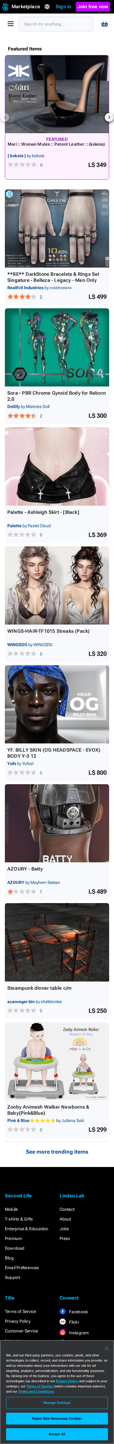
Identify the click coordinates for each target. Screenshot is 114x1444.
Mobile (11, 1209)
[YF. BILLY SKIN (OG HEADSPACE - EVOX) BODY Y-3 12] (57, 704)
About (65, 1219)
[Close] (106, 1348)
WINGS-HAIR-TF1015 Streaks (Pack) (48, 631)
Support (12, 1277)
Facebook (78, 1311)
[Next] (109, 117)
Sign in (63, 6)
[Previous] (5, 117)
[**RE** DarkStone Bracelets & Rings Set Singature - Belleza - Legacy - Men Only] (57, 228)
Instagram (78, 1332)
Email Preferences (22, 1267)
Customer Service (21, 1330)
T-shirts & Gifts (19, 1219)
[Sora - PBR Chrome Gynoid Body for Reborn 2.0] (57, 347)
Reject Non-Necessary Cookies (57, 1418)
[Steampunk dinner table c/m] (57, 942)
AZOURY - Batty (25, 869)
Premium (13, 1238)
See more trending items (57, 1151)
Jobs (64, 1228)
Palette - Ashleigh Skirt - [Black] (43, 512)
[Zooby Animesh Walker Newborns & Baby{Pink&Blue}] (57, 1061)
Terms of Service (20, 1311)
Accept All (57, 1434)
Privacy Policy (17, 1321)
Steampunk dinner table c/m (39, 988)
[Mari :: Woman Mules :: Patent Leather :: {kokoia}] (57, 94)
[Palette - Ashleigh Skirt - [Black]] (57, 466)
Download (15, 1248)
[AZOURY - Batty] (57, 823)
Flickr (73, 1322)
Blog (9, 1257)
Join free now (93, 6)
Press (65, 1238)
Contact (67, 1209)
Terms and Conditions (36, 1391)
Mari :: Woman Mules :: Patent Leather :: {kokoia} (56, 144)
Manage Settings (57, 1402)
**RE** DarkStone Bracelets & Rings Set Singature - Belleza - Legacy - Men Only (53, 277)
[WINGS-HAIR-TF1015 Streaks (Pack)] (57, 585)
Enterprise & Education (26, 1228)
